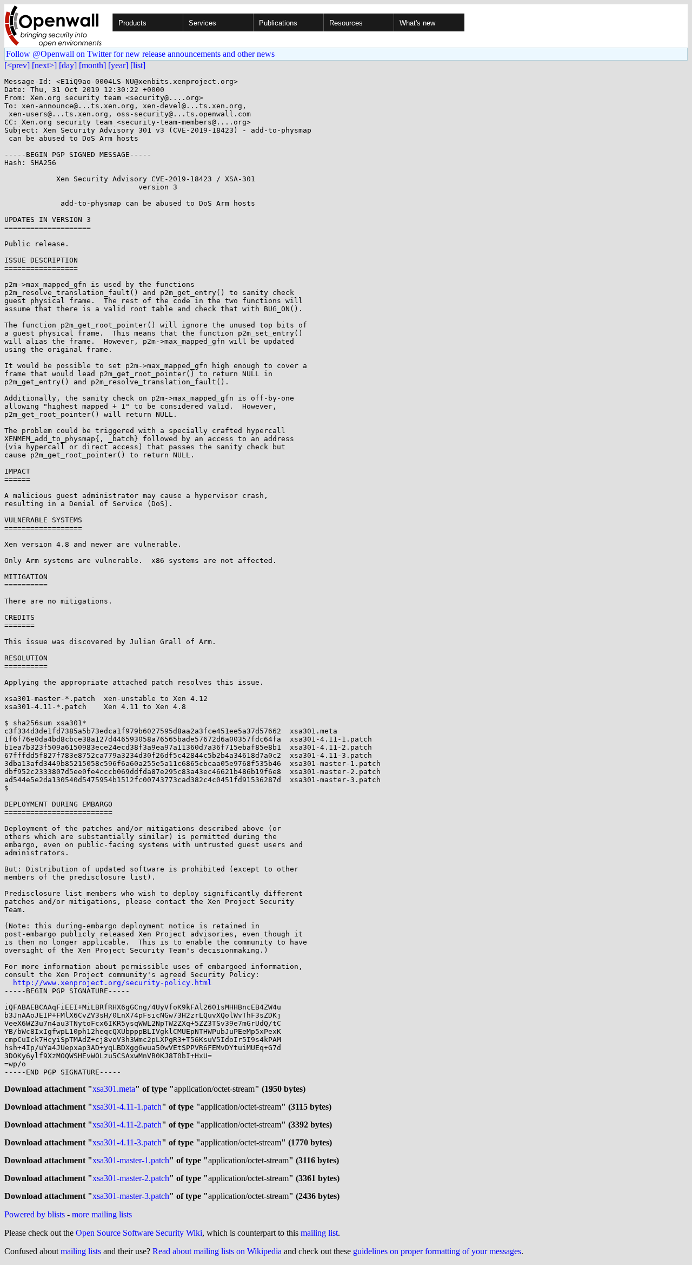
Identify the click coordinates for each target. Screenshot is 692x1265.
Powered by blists (34, 1214)
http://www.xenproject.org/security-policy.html (112, 983)
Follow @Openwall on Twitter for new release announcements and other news (140, 53)
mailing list (319, 1232)
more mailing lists (102, 1214)
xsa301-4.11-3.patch (127, 1142)
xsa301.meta (113, 1088)
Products (132, 23)
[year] (118, 65)
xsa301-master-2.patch (130, 1178)
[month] (92, 65)
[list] (137, 65)
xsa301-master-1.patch (130, 1160)
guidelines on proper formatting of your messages (437, 1251)
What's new (417, 23)
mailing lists (81, 1251)
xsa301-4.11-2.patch (127, 1124)
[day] (68, 65)
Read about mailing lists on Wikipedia (217, 1251)
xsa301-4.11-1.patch (127, 1106)
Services (202, 23)
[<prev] (17, 65)
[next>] (44, 65)
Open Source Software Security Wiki (139, 1232)
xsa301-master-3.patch (130, 1196)
